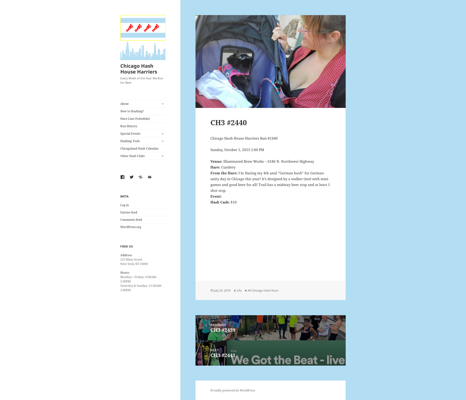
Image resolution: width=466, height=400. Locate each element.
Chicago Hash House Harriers (138, 68)
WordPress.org (130, 227)
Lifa (239, 290)
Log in (124, 205)
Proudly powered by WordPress (232, 390)
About (124, 104)
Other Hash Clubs (132, 156)
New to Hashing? (132, 111)
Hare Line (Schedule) (135, 119)
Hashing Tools (130, 141)
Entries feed (128, 212)
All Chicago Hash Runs (263, 290)
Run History (128, 126)
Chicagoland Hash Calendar (139, 148)
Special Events (130, 134)
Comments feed (131, 220)
